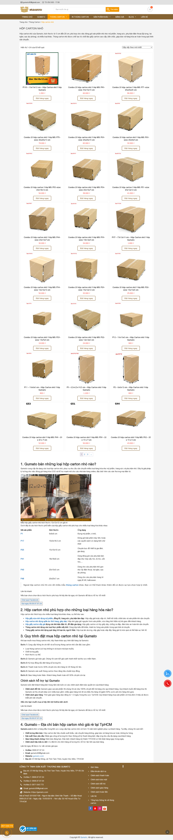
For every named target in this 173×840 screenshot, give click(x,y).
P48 (22, 579)
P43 (22, 570)
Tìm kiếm (114, 9)
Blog (131, 17)
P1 (22, 534)
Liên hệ (144, 17)
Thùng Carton (57, 17)
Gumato (41, 17)
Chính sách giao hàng (99, 788)
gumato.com (38, 756)
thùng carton (72, 585)
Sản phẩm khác (100, 17)
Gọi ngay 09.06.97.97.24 (32, 603)
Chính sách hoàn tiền (99, 792)
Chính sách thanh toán (100, 775)
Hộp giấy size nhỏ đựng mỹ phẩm (39, 618)
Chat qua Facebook (30, 600)
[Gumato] (31, 9)
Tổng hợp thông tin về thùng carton (102, 801)
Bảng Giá (119, 17)
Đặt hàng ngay (42, 98)
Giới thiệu (95, 767)
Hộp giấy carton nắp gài (35, 624)
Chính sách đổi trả (98, 784)
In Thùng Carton (80, 17)
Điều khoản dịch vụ (98, 771)
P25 (22, 550)
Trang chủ (27, 17)
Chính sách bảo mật (99, 779)
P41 (22, 559)
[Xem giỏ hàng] (150, 9)
